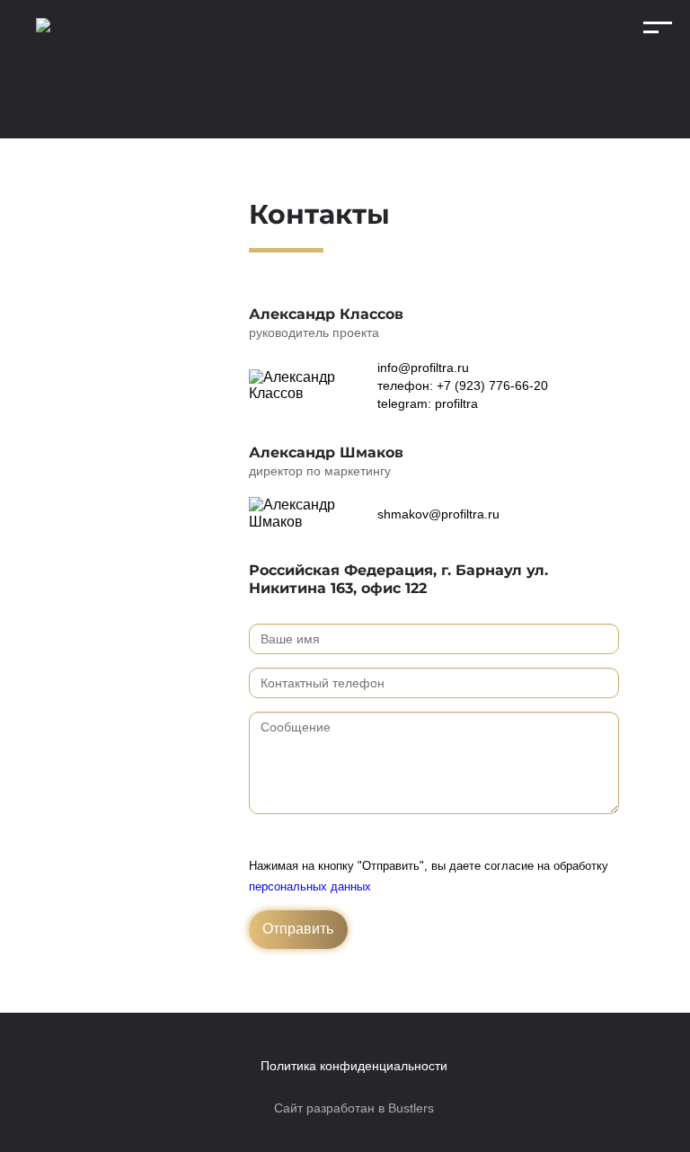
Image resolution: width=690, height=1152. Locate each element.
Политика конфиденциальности (354, 1066)
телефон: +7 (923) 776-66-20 (462, 385)
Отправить (297, 928)
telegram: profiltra (427, 403)
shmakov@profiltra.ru (438, 514)
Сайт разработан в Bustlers (354, 1108)
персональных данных (310, 886)
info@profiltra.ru (423, 367)
